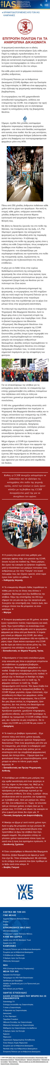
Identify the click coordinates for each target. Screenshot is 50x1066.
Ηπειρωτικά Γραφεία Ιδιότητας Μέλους (17, 934)
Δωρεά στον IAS (9, 943)
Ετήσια (5, 922)
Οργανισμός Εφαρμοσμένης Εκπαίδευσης (19, 1040)
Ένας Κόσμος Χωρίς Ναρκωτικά (15, 1043)
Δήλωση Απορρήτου (33, 1059)
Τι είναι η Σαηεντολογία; (12, 1007)
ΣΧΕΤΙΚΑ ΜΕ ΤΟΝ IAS (14, 912)
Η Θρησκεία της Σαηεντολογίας (15, 1010)
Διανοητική (7, 1013)
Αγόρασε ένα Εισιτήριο (11, 975)
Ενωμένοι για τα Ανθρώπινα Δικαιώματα (18, 952)
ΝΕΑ (5, 965)
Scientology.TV (9, 1002)
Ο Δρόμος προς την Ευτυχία (14, 958)
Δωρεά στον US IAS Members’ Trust (17, 940)
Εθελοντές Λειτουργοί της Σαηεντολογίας (18, 1025)
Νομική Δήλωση (20, 1059)
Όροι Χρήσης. (13, 1061)
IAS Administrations (10, 931)
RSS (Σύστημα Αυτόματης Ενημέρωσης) (18, 968)
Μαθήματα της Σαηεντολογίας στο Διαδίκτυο (20, 1028)
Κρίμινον (6, 1034)
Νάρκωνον (7, 1037)
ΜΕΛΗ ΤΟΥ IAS (11, 971)
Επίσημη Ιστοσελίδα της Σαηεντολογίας (18, 1004)
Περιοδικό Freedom (10, 1019)
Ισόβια (5, 925)
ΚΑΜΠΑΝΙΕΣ (9, 946)
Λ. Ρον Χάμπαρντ (9, 1016)
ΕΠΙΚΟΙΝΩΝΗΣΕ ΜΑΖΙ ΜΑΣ (17, 928)
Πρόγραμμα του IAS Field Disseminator (18, 978)
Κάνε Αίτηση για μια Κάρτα (13, 989)
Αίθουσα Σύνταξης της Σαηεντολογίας (17, 1022)
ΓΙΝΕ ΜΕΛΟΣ (9, 915)
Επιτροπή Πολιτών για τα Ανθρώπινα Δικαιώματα (21, 949)
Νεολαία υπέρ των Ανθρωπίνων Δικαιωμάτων (20, 1049)
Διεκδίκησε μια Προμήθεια (13, 981)
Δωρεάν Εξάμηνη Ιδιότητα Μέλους (16, 919)
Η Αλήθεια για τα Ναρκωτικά (13, 955)
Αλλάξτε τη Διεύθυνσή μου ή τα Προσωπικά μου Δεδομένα (21, 985)
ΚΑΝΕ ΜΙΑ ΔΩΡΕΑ (12, 937)
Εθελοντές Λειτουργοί (11, 961)
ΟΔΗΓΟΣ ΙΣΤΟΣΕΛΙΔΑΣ (15, 993)
